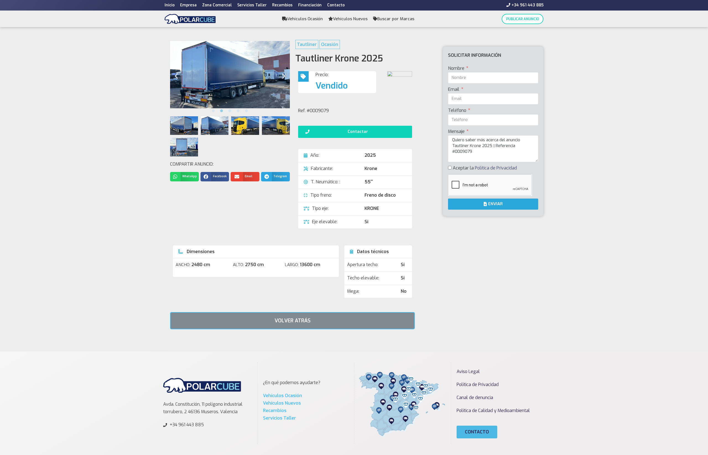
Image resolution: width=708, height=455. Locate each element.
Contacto (336, 5)
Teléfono (457, 110)
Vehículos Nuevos (350, 19)
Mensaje (457, 131)
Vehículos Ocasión (305, 19)
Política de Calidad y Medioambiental (493, 410)
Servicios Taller (252, 5)
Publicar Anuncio (522, 19)
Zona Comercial (217, 5)
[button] (213, 110)
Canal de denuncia (475, 397)
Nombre (456, 68)
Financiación (310, 5)
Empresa (188, 5)
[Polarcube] (190, 19)
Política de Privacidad (496, 168)
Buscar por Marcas (395, 19)
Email (454, 89)
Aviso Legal (468, 371)
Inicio (170, 5)
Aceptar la (485, 168)
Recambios (282, 5)
